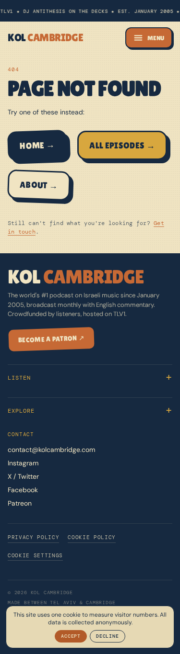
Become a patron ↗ (51, 339)
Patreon (20, 503)
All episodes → (122, 145)
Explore (21, 411)
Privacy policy (33, 537)
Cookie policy (92, 537)
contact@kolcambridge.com (51, 449)
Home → (37, 145)
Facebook (23, 489)
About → (39, 185)
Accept (71, 636)
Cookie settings (35, 555)
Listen (19, 378)
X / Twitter (23, 476)
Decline (107, 636)
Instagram (23, 463)
